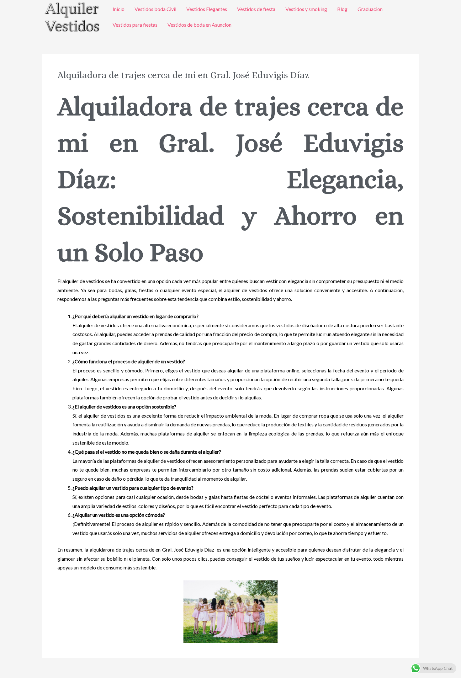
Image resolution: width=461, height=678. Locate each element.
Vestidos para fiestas (135, 25)
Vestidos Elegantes (206, 9)
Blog (342, 9)
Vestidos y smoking (306, 9)
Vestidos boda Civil (155, 9)
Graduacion (370, 9)
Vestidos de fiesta (256, 9)
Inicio (119, 9)
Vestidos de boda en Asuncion (199, 25)
